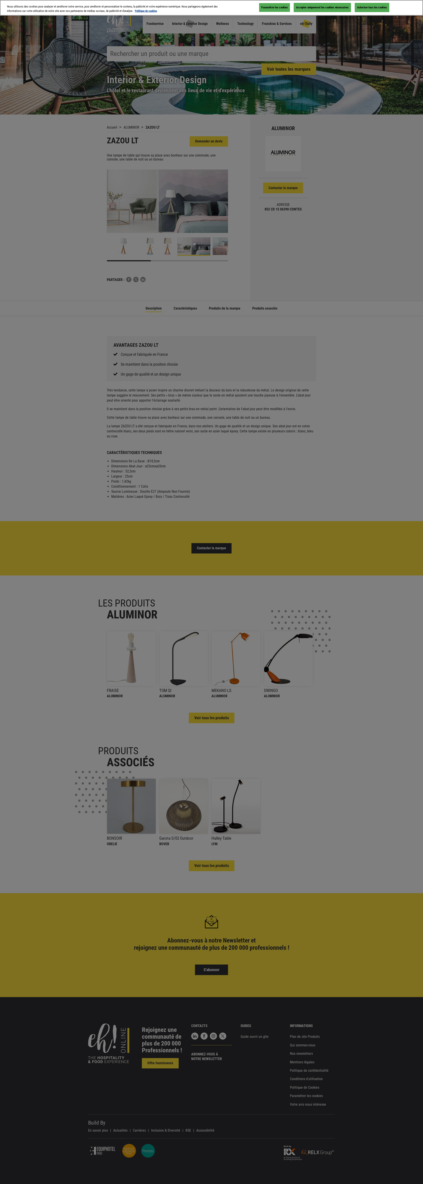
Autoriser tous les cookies (372, 7)
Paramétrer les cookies (274, 7)
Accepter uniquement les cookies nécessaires (322, 7)
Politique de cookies (146, 11)
